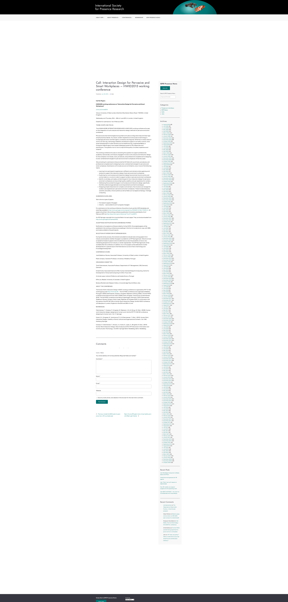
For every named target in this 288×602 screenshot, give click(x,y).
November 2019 (167, 260)
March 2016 (166, 333)
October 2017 (166, 302)
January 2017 (166, 317)
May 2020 (166, 250)
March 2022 (166, 213)
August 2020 (166, 245)
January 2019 (166, 276)
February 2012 (167, 415)
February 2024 (167, 174)
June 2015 (166, 348)
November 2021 (167, 220)
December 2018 (167, 278)
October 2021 (166, 221)
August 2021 (166, 225)
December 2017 (167, 298)
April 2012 (165, 412)
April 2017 (165, 312)
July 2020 (165, 246)
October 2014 (166, 362)
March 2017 (166, 313)
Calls (112, 94)
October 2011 (166, 422)
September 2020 (167, 243)
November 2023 (167, 179)
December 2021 (167, 218)
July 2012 (165, 407)
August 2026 (166, 124)
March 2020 (166, 253)
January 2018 (166, 297)
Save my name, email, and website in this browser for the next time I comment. (120, 397)
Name (98, 376)
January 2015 (166, 357)
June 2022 (166, 208)
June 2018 (166, 288)
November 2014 (167, 360)
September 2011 (167, 424)
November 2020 (167, 240)
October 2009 (167, 462)
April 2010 (166, 452)
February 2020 (167, 255)
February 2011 (167, 435)
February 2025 (167, 154)
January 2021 (166, 236)
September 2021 (167, 223)
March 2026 (166, 133)
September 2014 (167, 363)
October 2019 (166, 261)
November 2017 (167, 300)
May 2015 (165, 350)
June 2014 (166, 368)
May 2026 (166, 129)
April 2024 (166, 171)
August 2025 (166, 144)
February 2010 (167, 455)
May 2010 (165, 450)
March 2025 (166, 153)
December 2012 (167, 399)
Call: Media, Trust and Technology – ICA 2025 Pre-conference (171, 522)
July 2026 (165, 126)
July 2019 (165, 266)
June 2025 (166, 148)
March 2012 (166, 414)
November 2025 (167, 139)
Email (98, 383)
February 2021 (167, 235)
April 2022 (166, 211)
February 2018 (167, 295)
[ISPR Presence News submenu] (160, 17)
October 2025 (166, 141)
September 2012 (167, 404)
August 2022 (166, 205)
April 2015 (165, 352)
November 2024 (167, 159)
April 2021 (165, 231)
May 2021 (165, 230)
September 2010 (167, 444)
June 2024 (166, 168)
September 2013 (167, 384)
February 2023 (167, 194)
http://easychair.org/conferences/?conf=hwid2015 (121, 214)
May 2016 (165, 330)
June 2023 (166, 188)
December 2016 (167, 318)
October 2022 (166, 201)
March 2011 (166, 434)
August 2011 (166, 425)
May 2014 (165, 370)
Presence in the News (167, 108)
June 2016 (166, 328)
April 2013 (165, 392)
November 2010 (167, 440)
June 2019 (166, 268)
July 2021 (165, 226)
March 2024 (166, 173)
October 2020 (167, 241)
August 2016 (166, 325)
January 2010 (166, 457)
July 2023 (165, 186)
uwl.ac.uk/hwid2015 (102, 109)
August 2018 (166, 285)
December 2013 (167, 379)
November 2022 (167, 200)
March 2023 (166, 193)
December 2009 (167, 459)
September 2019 (167, 263)
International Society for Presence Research (109, 7)
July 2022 (165, 206)
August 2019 (166, 265)
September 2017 (167, 303)
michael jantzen (167, 505)
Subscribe (165, 88)
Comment (99, 359)
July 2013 (165, 387)
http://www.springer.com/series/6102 (107, 219)
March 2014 (166, 374)
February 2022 (167, 215)
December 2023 (167, 178)
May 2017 (165, 310)
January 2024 (166, 176)
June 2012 (166, 409)
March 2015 (166, 353)
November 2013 (167, 380)
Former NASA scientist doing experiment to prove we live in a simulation (171, 529)
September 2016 (167, 323)
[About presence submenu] (118, 17)
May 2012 (165, 410)
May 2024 (165, 169)
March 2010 (166, 454)
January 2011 (166, 437)
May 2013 (165, 390)
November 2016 (167, 320)
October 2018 (166, 281)
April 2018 (165, 292)
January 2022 (166, 216)
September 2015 (167, 343)
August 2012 (166, 405)
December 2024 (167, 158)
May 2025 (165, 149)
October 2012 (166, 402)
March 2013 (166, 394)
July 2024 (165, 166)
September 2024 (167, 163)
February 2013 (167, 395)
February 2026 (167, 134)
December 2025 (167, 138)
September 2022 (167, 203)
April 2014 (165, 372)
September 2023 (167, 183)
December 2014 (167, 358)
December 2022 (167, 198)
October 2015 (166, 342)
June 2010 (166, 449)
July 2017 (165, 307)
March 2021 (166, 233)
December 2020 (167, 238)
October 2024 (166, 161)
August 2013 (166, 385)
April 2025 (166, 151)
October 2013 (166, 382)
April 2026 (166, 131)
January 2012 (166, 417)
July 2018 (165, 287)
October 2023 (166, 181)
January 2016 (166, 337)
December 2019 (167, 258)
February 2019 (167, 275)
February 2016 (167, 335)
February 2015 (167, 355)
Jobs (162, 114)
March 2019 (166, 273)
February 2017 (167, 315)
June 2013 (166, 389)
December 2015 (167, 338)
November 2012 (167, 400)
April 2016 (165, 332)
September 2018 (167, 283)
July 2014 (165, 367)
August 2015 (166, 345)
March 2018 (166, 293)
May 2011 (165, 430)
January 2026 (166, 136)
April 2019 (165, 271)
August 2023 (166, 184)
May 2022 (165, 210)
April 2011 (165, 432)
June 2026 (166, 128)
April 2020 (166, 251)
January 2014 (166, 377)
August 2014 (166, 365)
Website (98, 390)
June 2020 (166, 248)
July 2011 (165, 427)
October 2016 (166, 322)
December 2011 (167, 419)
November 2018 (167, 280)
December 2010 (167, 439)
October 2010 (166, 442)
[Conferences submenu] (131, 17)
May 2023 (165, 189)
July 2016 (165, 327)
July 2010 (165, 447)
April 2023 (166, 191)
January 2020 (166, 256)
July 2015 (165, 347)
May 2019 (165, 270)
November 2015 (167, 340)
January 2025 (166, 156)
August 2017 (166, 305)
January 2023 (166, 196)
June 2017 (166, 308)
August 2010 (166, 445)
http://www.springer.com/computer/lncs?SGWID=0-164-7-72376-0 (128, 210)
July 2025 (165, 146)
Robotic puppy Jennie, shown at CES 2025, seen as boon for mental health (171, 516)
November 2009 (167, 461)
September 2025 (167, 143)
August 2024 (166, 164)
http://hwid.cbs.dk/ (113, 291)
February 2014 (167, 375)
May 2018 (165, 290)
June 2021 (166, 228)
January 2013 (166, 397)
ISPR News (164, 110)
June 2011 (165, 429)
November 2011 (167, 420)
